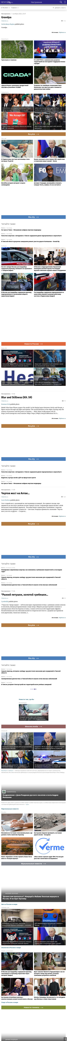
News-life (4, 348)
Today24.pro (5, 92)
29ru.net (3, 138)
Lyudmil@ (4, 601)
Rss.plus (3, 933)
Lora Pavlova (5, 500)
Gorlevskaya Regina (7, 24)
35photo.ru (4, 21)
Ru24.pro (4, 246)
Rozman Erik (5, 404)
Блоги (3, 228)
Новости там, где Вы (26, 819)
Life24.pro (10, 891)
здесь (27, 925)
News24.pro (4, 39)
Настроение (5, 14)
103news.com (5, 1029)
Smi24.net (4, 852)
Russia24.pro (22, 822)
